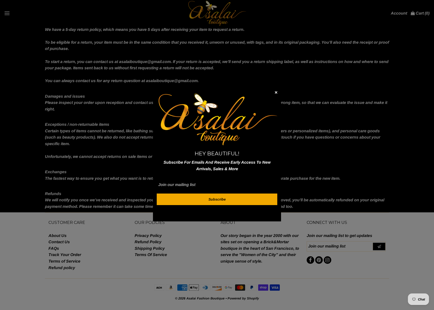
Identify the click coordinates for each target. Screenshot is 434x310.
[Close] (276, 93)
